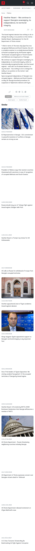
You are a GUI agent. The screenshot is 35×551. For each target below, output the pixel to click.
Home (3, 13)
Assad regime (11, 100)
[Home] (3, 3)
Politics (8, 96)
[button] (6, 8)
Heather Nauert (23, 100)
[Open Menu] (32, 2)
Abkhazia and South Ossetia (21, 96)
